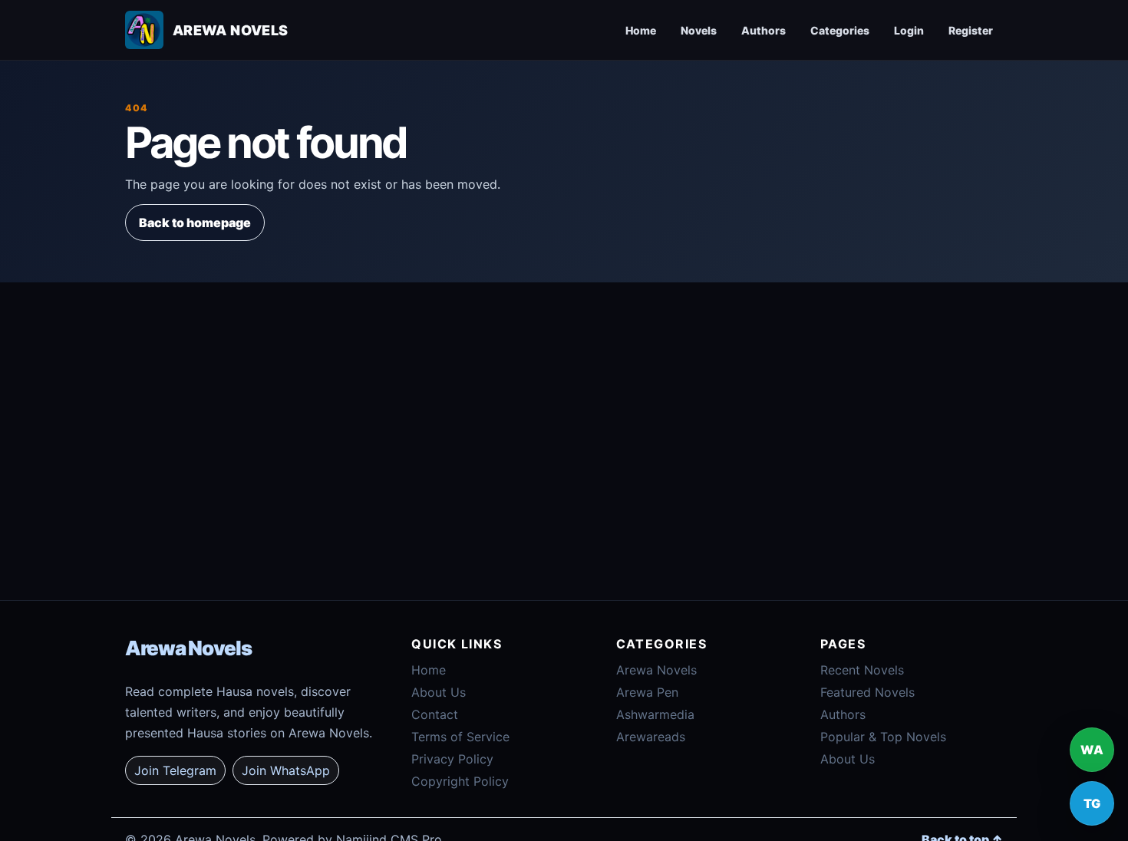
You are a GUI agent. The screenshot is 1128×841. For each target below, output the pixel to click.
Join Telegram (175, 770)
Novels (699, 30)
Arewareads (650, 736)
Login (909, 30)
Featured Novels (867, 692)
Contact (434, 714)
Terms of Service (460, 736)
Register (970, 30)
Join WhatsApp (286, 770)
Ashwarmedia (655, 714)
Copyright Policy (460, 781)
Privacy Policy (452, 759)
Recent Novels (862, 670)
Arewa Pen (647, 692)
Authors (763, 30)
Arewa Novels (188, 648)
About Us (438, 692)
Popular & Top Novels (883, 736)
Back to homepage (195, 222)
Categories (839, 30)
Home (640, 30)
